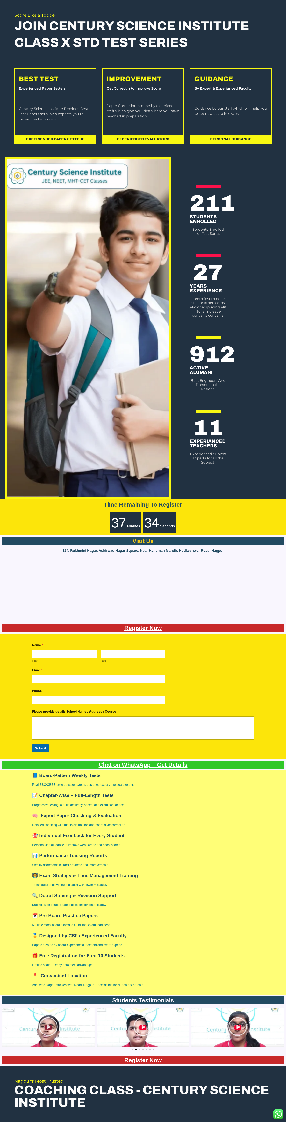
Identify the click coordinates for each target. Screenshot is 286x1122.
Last (103, 660)
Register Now (143, 628)
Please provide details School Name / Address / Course (74, 711)
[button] (230, 139)
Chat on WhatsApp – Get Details (143, 765)
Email (37, 670)
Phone (37, 691)
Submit (40, 748)
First (35, 660)
